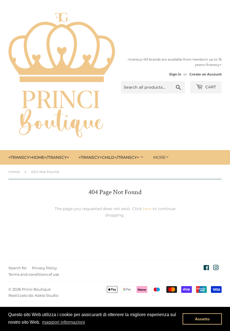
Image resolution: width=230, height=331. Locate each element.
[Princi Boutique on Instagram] (216, 268)
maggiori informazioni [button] (63, 322)
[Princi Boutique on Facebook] (206, 268)
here (147, 208)
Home (14, 171)
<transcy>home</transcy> (38, 157)
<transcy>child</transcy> (109, 157)
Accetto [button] (202, 319)
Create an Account (205, 74)
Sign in (175, 74)
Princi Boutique (36, 289)
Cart (210, 86)
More (159, 157)
